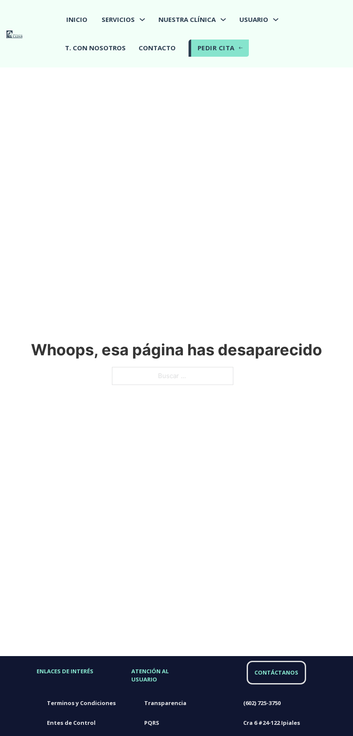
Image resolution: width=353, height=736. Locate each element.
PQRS (151, 723)
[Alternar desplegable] (142, 19)
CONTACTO (157, 47)
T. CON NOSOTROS (95, 47)
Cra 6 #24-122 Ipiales (272, 723)
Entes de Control (71, 723)
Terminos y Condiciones (81, 703)
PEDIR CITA (216, 47)
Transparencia (165, 703)
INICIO (76, 19)
